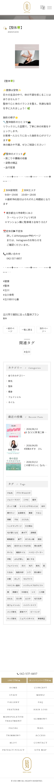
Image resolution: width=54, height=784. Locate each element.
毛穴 (30, 565)
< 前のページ (10, 330)
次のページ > (44, 330)
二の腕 (41, 592)
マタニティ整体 (13, 585)
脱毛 (10, 380)
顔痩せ (15, 592)
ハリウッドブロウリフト (33, 585)
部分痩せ (37, 572)
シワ (29, 572)
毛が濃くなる (12, 532)
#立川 (27, 352)
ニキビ (26, 499)
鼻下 (20, 539)
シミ (33, 592)
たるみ (10, 572)
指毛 (9, 546)
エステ (28, 598)
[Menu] (49, 7)
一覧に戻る (27, 329)
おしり (17, 579)
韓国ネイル (20, 552)
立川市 (19, 598)
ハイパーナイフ (29, 605)
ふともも (25, 519)
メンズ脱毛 (11, 612)
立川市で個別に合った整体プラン (21, 314)
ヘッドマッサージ (14, 526)
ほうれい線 (29, 539)
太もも (10, 598)
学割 (9, 559)
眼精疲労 (10, 539)
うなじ (38, 513)
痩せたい (10, 513)
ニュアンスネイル (27, 618)
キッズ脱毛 (11, 618)
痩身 (10, 391)
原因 (39, 539)
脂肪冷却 (19, 572)
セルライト (27, 579)
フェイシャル (14, 396)
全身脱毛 (21, 513)
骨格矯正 (41, 618)
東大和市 (37, 546)
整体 (5, 318)
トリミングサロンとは (29, 506)
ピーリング (35, 612)
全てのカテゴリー (16, 375)
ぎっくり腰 (11, 506)
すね (16, 519)
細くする (30, 559)
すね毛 (10, 493)
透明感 (33, 532)
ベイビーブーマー (36, 552)
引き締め (28, 526)
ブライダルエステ (23, 493)
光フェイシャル (13, 605)
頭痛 (9, 519)
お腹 (9, 579)
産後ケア (23, 612)
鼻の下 (24, 532)
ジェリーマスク (13, 499)
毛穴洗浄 (37, 598)
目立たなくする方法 (22, 546)
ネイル (11, 402)
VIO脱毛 (25, 592)
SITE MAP (40, 750)
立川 (23, 565)
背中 (43, 506)
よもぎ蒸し (18, 559)
